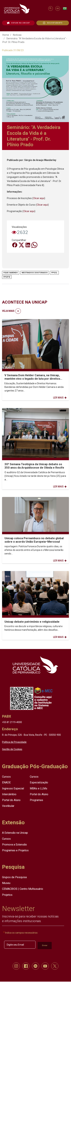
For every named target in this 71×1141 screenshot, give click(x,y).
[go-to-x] (24, 8)
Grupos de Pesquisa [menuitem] (14, 877)
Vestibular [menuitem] (8, 806)
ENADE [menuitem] (6, 782)
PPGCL (54, 273)
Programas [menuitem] (36, 800)
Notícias (17, 35)
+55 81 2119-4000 (12, 722)
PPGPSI (6, 277)
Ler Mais (58, 397)
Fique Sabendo (10, 273)
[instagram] (16, 966)
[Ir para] (35, 664)
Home (5, 35)
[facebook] (25, 966)
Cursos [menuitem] (6, 776)
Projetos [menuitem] (7, 894)
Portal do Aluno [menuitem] (11, 800)
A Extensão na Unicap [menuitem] (15, 832)
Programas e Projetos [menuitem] (15, 850)
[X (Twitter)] (21, 244)
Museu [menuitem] (6, 883)
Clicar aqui (38, 198)
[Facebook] (15, 244)
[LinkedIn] (28, 244)
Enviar (44, 945)
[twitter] (54, 966)
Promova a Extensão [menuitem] (14, 844)
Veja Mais (8, 311)
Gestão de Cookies (12, 749)
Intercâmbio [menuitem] (9, 794)
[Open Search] (50, 8)
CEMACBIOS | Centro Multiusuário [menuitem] (22, 888)
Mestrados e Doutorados (35, 273)
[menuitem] (18, 23)
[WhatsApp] (34, 244)
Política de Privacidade (14, 742)
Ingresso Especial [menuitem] (13, 788)
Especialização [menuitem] (39, 782)
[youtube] (45, 966)
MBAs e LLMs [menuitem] (38, 788)
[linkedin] (35, 966)
